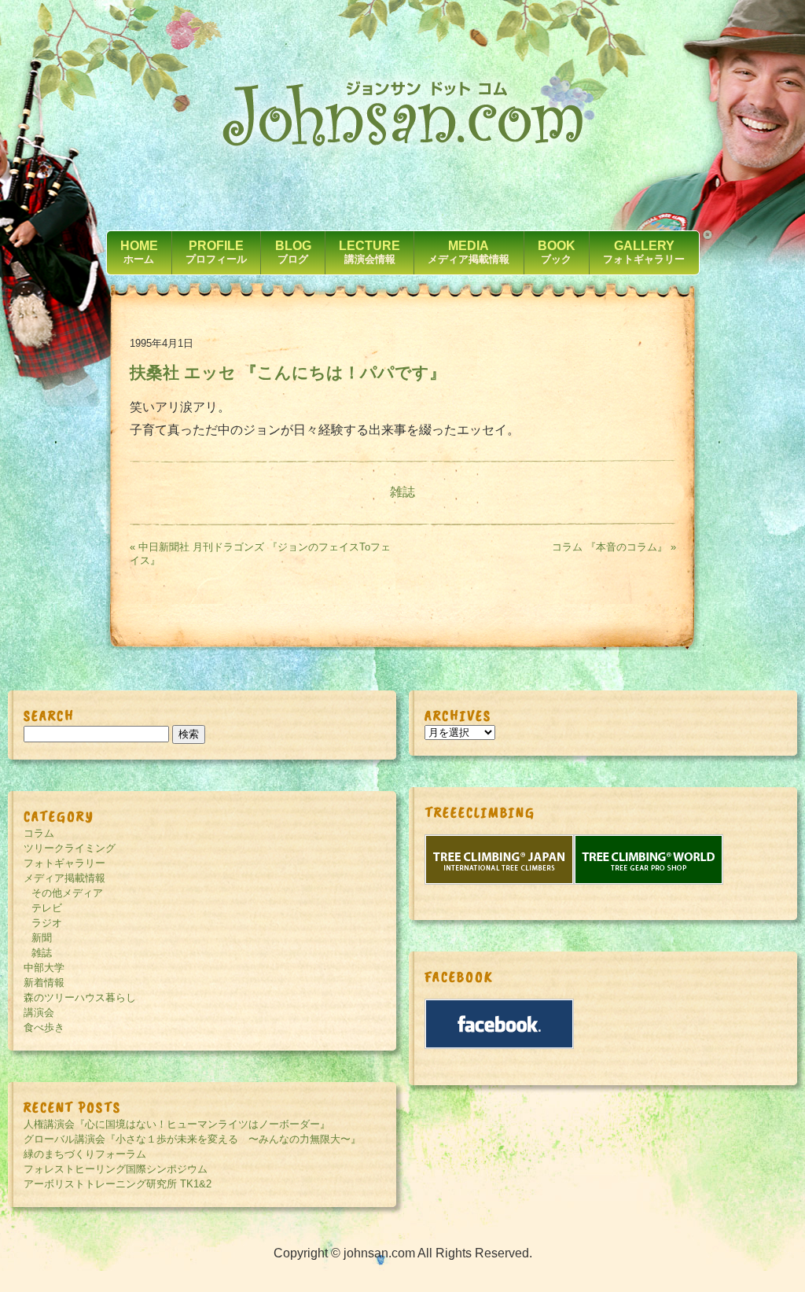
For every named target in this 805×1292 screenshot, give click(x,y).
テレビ (46, 908)
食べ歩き (44, 1027)
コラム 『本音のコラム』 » (614, 547)
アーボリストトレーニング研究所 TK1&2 (117, 1184)
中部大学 (44, 968)
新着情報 (44, 982)
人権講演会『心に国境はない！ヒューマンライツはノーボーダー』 (177, 1124)
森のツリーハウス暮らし (80, 997)
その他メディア (67, 893)
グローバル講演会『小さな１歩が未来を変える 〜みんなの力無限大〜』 (192, 1139)
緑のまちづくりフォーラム (85, 1154)
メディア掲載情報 (64, 878)
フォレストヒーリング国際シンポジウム (116, 1169)
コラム (39, 833)
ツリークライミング (70, 848)
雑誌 (402, 492)
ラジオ (46, 923)
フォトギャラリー (64, 863)
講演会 (39, 1012)
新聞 (41, 938)
